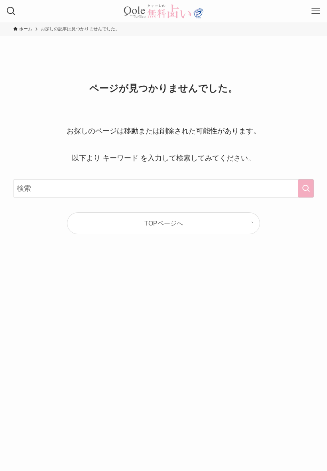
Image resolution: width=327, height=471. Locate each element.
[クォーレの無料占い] (163, 11)
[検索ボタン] (11, 11)
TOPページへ (163, 223)
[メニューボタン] (316, 11)
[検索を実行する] (306, 188)
